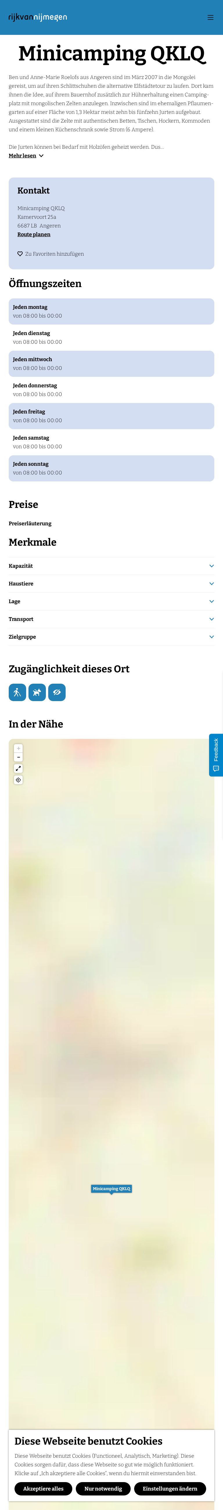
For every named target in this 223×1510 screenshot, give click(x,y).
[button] (111, 1191)
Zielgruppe (22, 637)
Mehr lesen (22, 156)
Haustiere (21, 584)
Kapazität (21, 566)
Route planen (34, 234)
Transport (21, 619)
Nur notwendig (103, 1489)
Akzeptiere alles (43, 1489)
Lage (14, 601)
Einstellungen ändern (170, 1489)
